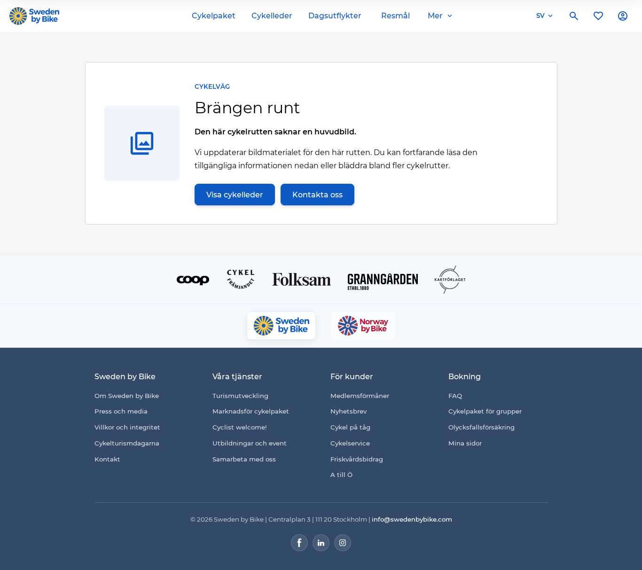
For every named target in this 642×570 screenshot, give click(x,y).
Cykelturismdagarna (126, 443)
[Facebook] (299, 542)
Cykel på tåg (350, 427)
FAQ (455, 395)
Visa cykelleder (234, 194)
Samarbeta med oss (244, 459)
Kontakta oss (317, 194)
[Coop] (193, 280)
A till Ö (341, 474)
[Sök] (574, 16)
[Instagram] (342, 542)
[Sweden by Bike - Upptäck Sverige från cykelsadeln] (34, 16)
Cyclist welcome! (239, 427)
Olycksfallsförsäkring (481, 427)
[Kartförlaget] (450, 279)
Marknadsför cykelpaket (250, 411)
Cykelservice (350, 443)
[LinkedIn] (321, 542)
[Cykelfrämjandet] (241, 279)
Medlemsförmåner (359, 395)
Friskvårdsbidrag (356, 459)
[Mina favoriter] (598, 16)
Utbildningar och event (249, 443)
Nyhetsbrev (348, 411)
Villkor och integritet (127, 427)
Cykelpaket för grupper (485, 411)
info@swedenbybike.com (412, 519)
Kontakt (107, 459)
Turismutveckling (240, 395)
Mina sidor (465, 443)
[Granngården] (383, 281)
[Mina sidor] (623, 16)
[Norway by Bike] (363, 326)
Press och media (121, 411)
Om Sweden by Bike (126, 395)
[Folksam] (301, 279)
